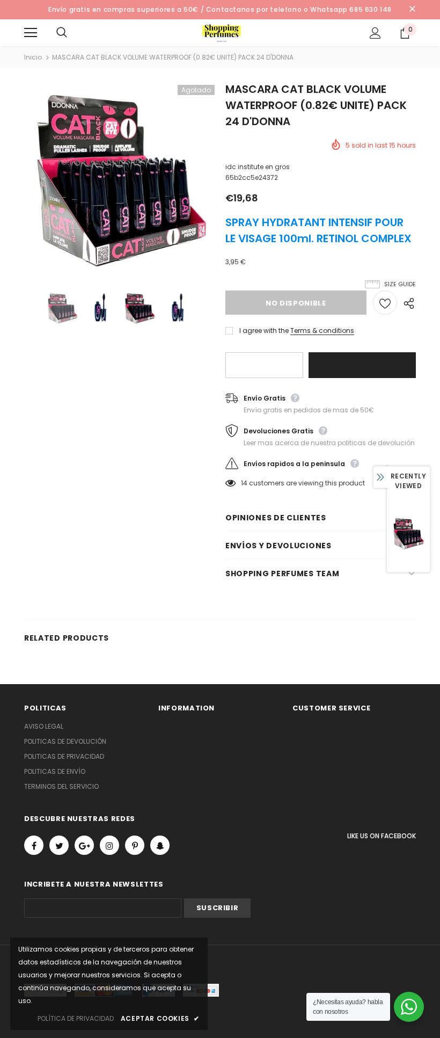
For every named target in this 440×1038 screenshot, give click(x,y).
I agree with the (264, 330)
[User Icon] (375, 33)
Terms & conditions (322, 330)
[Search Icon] (72, 32)
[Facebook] (33, 845)
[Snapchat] (160, 845)
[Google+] (84, 845)
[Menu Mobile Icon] (30, 32)
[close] (412, 9)
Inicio (33, 57)
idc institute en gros (257, 166)
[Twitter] (59, 845)
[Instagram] (109, 845)
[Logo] (221, 32)
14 (244, 483)
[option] (119, 180)
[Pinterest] (134, 845)
